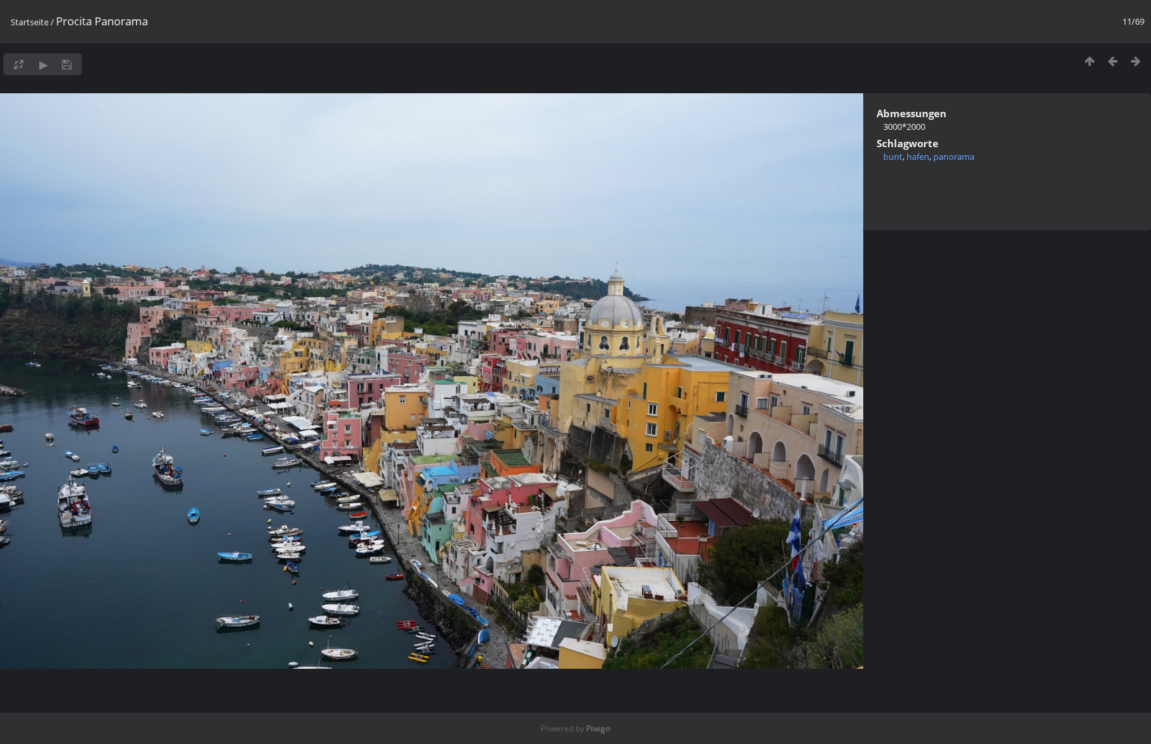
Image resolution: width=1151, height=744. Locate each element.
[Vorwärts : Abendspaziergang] (1136, 61)
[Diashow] (43, 64)
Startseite (30, 22)
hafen (918, 157)
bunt (893, 157)
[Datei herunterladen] (67, 64)
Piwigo (598, 728)
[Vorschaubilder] (1089, 61)
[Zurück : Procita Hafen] (1112, 61)
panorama (953, 157)
